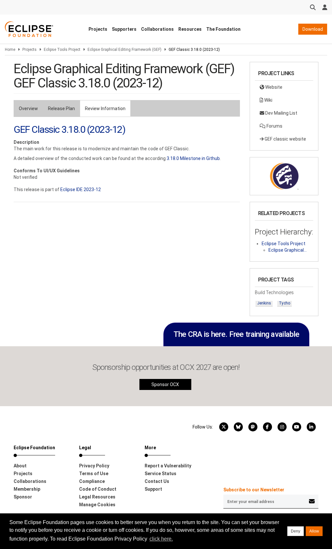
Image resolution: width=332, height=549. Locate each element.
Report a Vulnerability (168, 465)
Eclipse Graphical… (287, 250)
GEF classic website (285, 139)
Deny (295, 531)
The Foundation (223, 29)
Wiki (267, 100)
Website (273, 87)
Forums (274, 126)
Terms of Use (93, 473)
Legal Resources (97, 496)
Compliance (92, 481)
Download (312, 29)
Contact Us (157, 481)
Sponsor (23, 496)
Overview (28, 108)
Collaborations (157, 29)
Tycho (284, 303)
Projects (98, 29)
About (20, 465)
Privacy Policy (94, 465)
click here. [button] (161, 539)
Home (10, 49)
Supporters (124, 29)
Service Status (160, 473)
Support (153, 489)
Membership (27, 489)
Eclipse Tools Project (62, 49)
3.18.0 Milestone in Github (193, 158)
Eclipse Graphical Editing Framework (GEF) (124, 49)
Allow (314, 531)
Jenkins (264, 303)
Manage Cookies (97, 504)
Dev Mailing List (280, 113)
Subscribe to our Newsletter (253, 489)
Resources (190, 29)
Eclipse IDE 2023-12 (80, 189)
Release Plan (61, 108)
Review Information (105, 108)
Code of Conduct (97, 489)
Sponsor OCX (165, 384)
